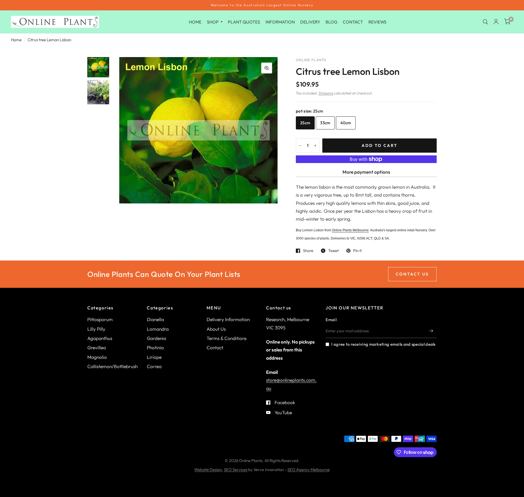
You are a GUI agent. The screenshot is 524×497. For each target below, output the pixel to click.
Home (195, 21)
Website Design (208, 469)
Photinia (155, 347)
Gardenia (156, 338)
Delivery (310, 21)
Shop (213, 21)
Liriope (154, 357)
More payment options (366, 172)
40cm (345, 122)
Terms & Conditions (226, 338)
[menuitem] (195, 21)
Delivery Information (228, 319)
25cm (305, 122)
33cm (325, 122)
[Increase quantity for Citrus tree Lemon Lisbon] (315, 145)
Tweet (333, 250)
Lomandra (158, 329)
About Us (216, 329)
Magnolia (97, 357)
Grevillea (96, 347)
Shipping (325, 93)
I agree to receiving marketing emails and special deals (383, 344)
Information (280, 21)
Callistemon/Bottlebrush (112, 366)
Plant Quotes (244, 21)
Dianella (155, 319)
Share (308, 250)
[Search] (485, 21)
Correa (154, 366)
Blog (331, 21)
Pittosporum (100, 319)
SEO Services (235, 469)
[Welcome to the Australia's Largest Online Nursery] (262, 5)
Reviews (377, 21)
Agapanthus (99, 338)
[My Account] (496, 21)
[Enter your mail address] (431, 331)
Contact (353, 21)
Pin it (357, 250)
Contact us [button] (412, 274)
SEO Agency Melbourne (308, 469)
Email (331, 319)
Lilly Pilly (96, 329)
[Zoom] (266, 68)
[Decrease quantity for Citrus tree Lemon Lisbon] (300, 145)
